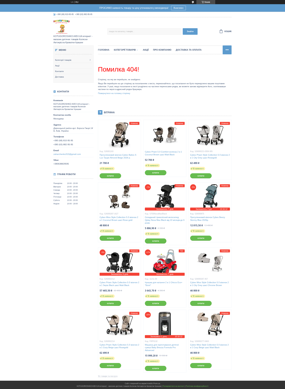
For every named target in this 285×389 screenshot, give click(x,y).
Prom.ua (156, 383)
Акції (57, 65)
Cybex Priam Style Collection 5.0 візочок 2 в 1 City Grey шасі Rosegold (210, 156)
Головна (103, 50)
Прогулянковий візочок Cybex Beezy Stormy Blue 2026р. (207, 218)
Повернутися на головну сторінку (114, 93)
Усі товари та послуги (107, 376)
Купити (110, 176)
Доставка (59, 77)
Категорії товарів (63, 60)
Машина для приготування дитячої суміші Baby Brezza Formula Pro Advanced (162, 348)
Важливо (178, 8)
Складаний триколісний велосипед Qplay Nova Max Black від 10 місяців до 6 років (165, 220)
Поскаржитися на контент (173, 386)
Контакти (59, 71)
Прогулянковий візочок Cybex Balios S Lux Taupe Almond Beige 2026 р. (118, 156)
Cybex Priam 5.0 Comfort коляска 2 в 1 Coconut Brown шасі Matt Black (163, 153)
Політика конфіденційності (197, 386)
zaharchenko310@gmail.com (67, 154)
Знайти (190, 31)
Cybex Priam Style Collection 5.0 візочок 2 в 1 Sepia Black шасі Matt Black (119, 283)
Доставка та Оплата (189, 50)
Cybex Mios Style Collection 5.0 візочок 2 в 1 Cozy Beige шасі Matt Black (209, 346)
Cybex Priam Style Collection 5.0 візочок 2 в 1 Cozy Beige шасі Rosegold (119, 346)
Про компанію (162, 50)
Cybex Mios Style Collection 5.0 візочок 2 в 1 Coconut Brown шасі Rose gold (119, 218)
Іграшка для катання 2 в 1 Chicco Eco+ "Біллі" (163, 283)
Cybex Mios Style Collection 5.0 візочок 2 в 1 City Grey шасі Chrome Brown (209, 283)
